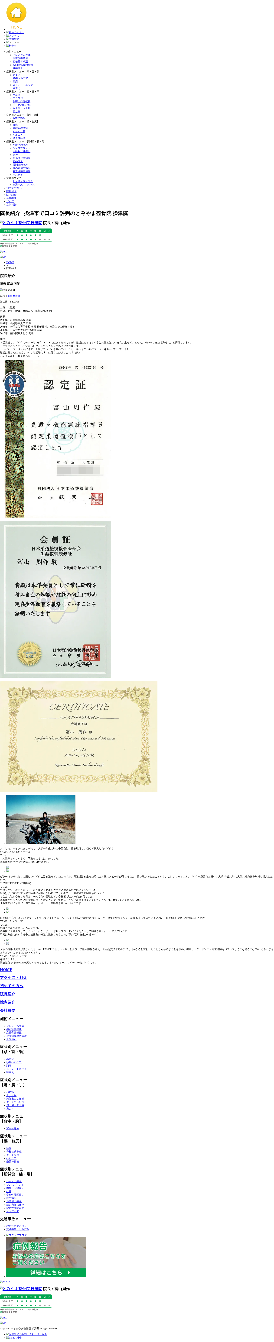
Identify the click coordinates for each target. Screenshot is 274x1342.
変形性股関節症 (21, 158)
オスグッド (19, 174)
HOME (10, 262)
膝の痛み (18, 161)
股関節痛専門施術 (23, 65)
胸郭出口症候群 (21, 101)
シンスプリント (21, 148)
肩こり (16, 111)
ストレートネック (23, 85)
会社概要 (11, 198)
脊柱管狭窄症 (20, 128)
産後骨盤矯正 (20, 61)
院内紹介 (11, 194)
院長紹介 (11, 191)
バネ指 (16, 94)
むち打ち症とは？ (23, 181)
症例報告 (11, 204)
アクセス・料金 (13, 977)
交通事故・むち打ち (24, 184)
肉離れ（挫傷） (21, 151)
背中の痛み (19, 118)
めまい (16, 75)
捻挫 (15, 154)
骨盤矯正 (18, 68)
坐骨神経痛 (19, 138)
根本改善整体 (20, 58)
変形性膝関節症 (21, 171)
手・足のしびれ (21, 104)
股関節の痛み (20, 164)
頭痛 (15, 81)
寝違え (16, 88)
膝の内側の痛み (21, 168)
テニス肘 (18, 98)
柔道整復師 (14, 295)
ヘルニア (18, 134)
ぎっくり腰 (19, 131)
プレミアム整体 (21, 55)
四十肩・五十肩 (21, 108)
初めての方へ (14, 188)
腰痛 (15, 124)
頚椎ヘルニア (20, 78)
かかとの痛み (20, 144)
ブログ (10, 201)
